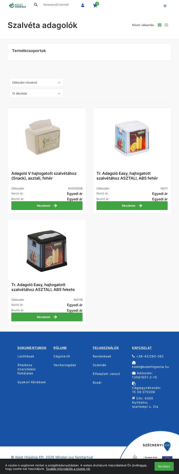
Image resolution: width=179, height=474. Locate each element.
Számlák (100, 365)
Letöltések (25, 356)
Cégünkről (61, 356)
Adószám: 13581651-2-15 (144, 375)
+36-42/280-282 (149, 356)
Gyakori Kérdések (31, 382)
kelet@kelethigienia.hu (150, 367)
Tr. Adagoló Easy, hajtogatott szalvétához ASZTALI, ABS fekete (43, 287)
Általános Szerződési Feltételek (26, 369)
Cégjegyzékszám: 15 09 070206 (146, 390)
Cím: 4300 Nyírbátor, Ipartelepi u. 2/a (145, 402)
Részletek (44, 205)
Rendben (164, 466)
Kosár (97, 382)
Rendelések (102, 356)
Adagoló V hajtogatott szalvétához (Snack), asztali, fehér (44, 175)
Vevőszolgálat (64, 365)
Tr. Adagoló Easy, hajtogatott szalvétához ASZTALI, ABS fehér (127, 175)
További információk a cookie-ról (68, 469)
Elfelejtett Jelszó (106, 374)
